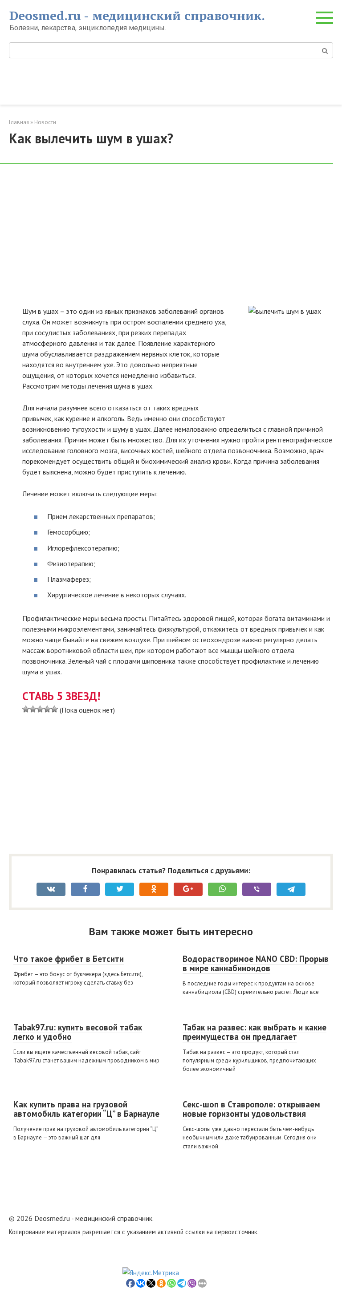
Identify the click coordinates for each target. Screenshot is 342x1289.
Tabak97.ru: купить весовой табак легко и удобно (77, 1032)
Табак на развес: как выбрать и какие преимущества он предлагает (254, 1032)
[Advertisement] (177, 240)
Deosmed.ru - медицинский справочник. (137, 15)
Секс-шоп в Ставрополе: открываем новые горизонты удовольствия (251, 1109)
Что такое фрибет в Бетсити (68, 958)
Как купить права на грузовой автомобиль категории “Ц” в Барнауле (86, 1109)
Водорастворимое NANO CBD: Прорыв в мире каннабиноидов (256, 963)
